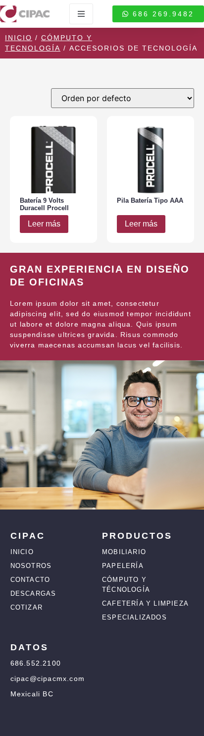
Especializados (134, 617)
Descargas (33, 593)
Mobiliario (124, 552)
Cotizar (26, 607)
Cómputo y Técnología (126, 584)
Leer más (44, 224)
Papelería (123, 565)
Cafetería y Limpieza (145, 603)
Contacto (30, 579)
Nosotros (31, 565)
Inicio (18, 38)
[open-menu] (81, 13)
